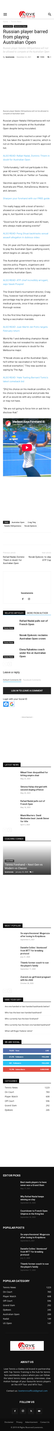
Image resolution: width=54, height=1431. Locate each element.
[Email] (50, 64)
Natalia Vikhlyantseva (12, 526)
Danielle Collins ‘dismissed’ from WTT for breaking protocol (33, 950)
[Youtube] (39, 1411)
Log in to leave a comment (27, 690)
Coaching (9, 861)
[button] (5, 14)
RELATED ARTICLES (14, 613)
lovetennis (10, 57)
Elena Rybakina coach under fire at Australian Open (33, 653)
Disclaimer (9, 1422)
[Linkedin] (43, 64)
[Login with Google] (11, 704)
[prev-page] (5, 664)
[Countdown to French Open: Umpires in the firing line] (10, 1214)
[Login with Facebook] (6, 704)
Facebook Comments (32, 680)
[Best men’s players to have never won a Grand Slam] (10, 1186)
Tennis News (16, 21)
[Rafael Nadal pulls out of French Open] (10, 624)
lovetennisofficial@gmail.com (33, 1390)
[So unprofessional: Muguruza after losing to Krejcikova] (10, 937)
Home (5, 21)
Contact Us (45, 1422)
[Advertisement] (27, 5)
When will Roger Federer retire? (19, 1031)
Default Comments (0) (12, 680)
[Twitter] (22, 64)
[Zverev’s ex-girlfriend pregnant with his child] (10, 981)
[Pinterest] (29, 64)
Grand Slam (8, 26)
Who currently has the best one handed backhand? (27, 1024)
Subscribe (44, 1069)
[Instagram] (30, 599)
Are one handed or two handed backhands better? (27, 1006)
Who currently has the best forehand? (22, 1018)
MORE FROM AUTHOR (37, 613)
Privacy (19, 1422)
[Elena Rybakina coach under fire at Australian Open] (10, 653)
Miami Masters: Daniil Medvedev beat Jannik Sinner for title (34, 818)
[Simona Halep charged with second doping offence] (10, 790)
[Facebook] (15, 64)
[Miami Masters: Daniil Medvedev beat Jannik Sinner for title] (10, 819)
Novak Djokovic (30, 526)
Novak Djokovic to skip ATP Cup (40, 558)
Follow (45, 1057)
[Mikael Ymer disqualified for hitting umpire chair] (10, 776)
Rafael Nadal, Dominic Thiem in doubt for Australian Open (14, 560)
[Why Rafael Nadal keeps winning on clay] (10, 1200)
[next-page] (10, 664)
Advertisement (31, 1422)
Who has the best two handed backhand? (23, 1012)
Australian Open (20, 26)
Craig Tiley (32, 522)
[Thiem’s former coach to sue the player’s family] (10, 966)
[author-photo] (27, 589)
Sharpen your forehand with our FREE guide (26, 198)
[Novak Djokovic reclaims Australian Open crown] (10, 638)
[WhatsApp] (36, 64)
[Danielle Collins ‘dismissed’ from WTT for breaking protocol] (10, 951)
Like (47, 1050)
